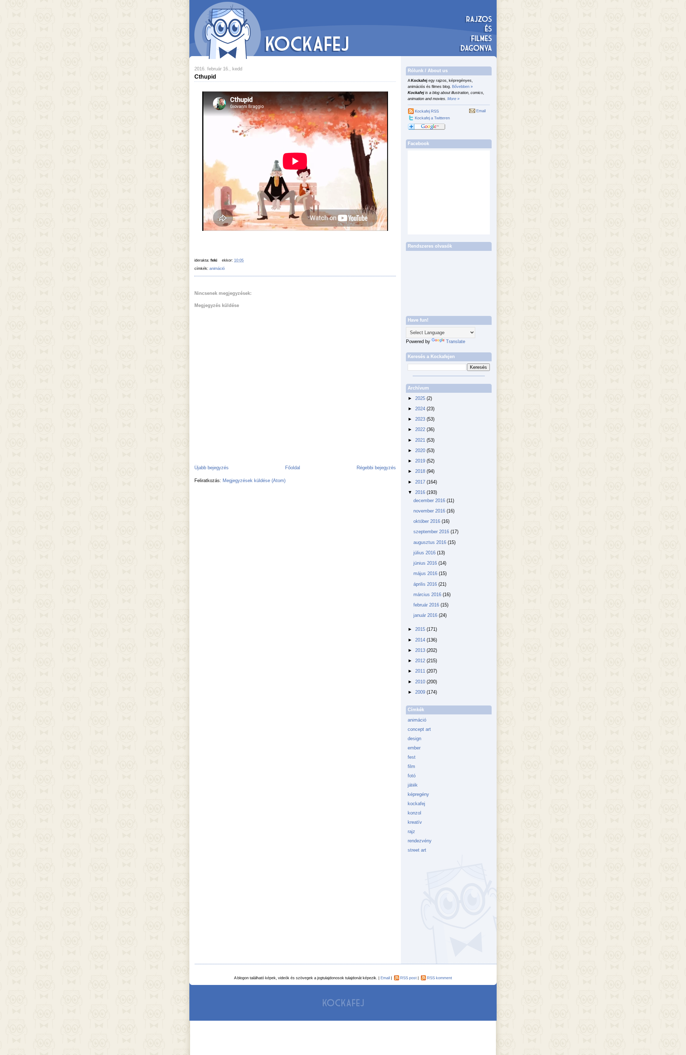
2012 (421, 660)
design (414, 738)
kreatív (415, 822)
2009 (421, 692)
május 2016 (426, 573)
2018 (421, 471)
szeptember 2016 (432, 531)
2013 (421, 650)
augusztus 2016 (430, 542)
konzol (414, 813)
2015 (421, 629)
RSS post (408, 978)
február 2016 (427, 605)
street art (417, 850)
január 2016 (426, 615)
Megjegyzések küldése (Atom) (254, 480)
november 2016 (430, 511)
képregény (418, 794)
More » (453, 98)
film (411, 766)
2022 (421, 429)
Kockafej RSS (427, 111)
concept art (419, 729)
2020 (421, 450)
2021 (421, 440)
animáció (217, 268)
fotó (412, 775)
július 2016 (425, 552)
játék (413, 785)
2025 (421, 398)
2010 (421, 681)
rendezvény (420, 840)
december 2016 (430, 500)
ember (414, 748)
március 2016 (428, 594)
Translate (455, 341)
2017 (421, 482)
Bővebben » (462, 86)
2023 (421, 419)
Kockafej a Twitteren (432, 118)
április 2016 (425, 584)
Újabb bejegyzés (211, 467)
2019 (421, 461)
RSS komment (439, 978)
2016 (421, 492)
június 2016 (425, 563)
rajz (411, 831)
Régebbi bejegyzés (376, 467)
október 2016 (427, 521)
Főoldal (292, 467)
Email (481, 111)
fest (412, 757)
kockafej (416, 803)
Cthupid (205, 76)
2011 (421, 671)
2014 (421, 640)
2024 (421, 408)
